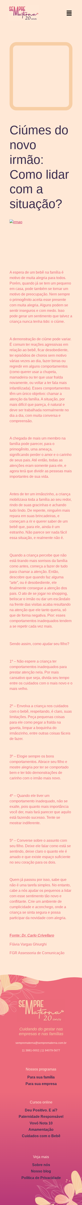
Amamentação (41, 1129)
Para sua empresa (41, 1084)
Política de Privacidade (41, 1178)
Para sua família (41, 1077)
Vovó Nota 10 (41, 1123)
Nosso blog (41, 1171)
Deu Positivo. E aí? (41, 1110)
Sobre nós (41, 1165)
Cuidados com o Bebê (41, 1136)
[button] (69, 13)
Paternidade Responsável (41, 1117)
